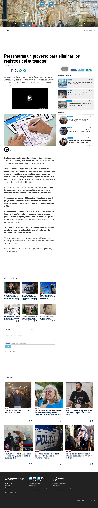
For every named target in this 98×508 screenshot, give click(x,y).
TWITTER (8, 488)
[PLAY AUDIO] (6, 149)
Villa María (3, 20)
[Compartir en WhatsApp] (20, 71)
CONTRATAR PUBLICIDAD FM (58, 490)
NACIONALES (7, 31)
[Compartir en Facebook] (12, 71)
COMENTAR (8, 346)
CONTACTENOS (9, 483)
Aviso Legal (92, 500)
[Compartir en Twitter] (16, 71)
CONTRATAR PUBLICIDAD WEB (10, 492)
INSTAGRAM (8, 490)
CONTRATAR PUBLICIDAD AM (34, 490)
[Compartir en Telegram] (24, 71)
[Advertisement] (49, 43)
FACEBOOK (8, 485)
